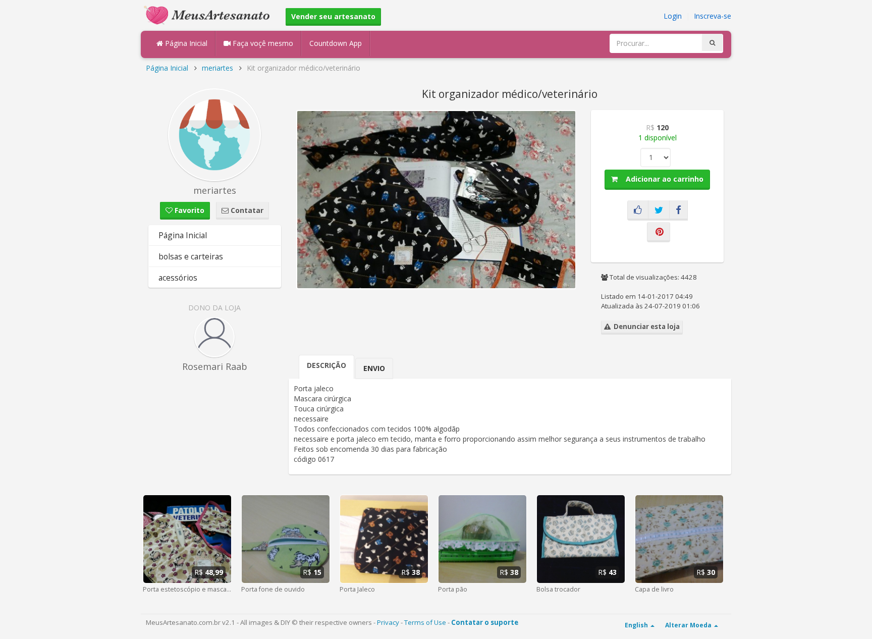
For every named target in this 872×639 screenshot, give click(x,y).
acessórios (177, 277)
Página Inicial (185, 43)
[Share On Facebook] (678, 210)
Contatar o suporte (484, 622)
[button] (567, 119)
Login (673, 16)
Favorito (188, 210)
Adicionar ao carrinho (660, 179)
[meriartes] (214, 134)
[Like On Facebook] (637, 210)
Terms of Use (425, 622)
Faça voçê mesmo (262, 43)
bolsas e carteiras (190, 256)
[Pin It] (658, 232)
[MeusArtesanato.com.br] (209, 14)
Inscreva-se (712, 16)
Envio (374, 368)
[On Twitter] (659, 210)
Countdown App (335, 43)
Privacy (388, 622)
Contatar (246, 210)
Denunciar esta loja (645, 326)
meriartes (217, 68)
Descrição (326, 365)
